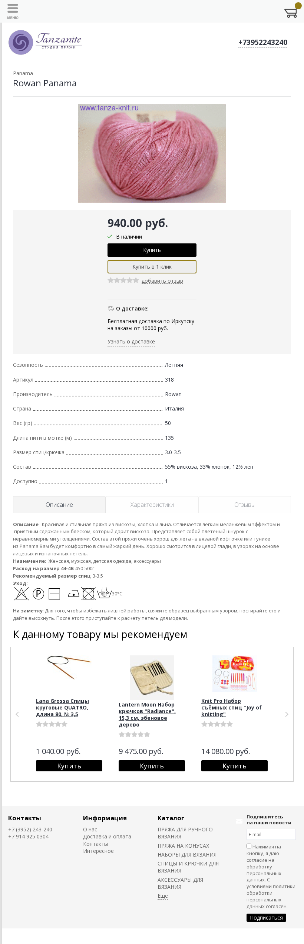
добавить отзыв (162, 281)
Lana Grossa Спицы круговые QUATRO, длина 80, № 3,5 (62, 707)
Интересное (98, 850)
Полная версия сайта (35, 936)
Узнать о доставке (131, 341)
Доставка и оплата (107, 836)
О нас (90, 829)
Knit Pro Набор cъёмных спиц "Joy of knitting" (231, 707)
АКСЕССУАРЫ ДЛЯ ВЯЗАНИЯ (180, 883)
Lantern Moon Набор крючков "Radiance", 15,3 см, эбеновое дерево (147, 714)
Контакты (24, 818)
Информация (105, 818)
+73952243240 (262, 42)
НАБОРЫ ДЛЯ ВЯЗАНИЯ (187, 854)
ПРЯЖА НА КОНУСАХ (183, 845)
